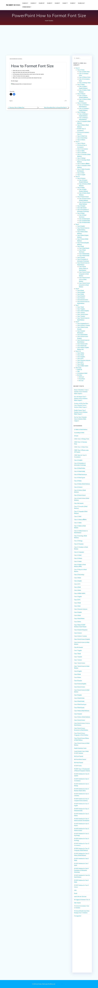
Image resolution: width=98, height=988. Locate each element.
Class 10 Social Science (83, 196)
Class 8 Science (81, 297)
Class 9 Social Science (79, 720)
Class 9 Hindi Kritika (84, 253)
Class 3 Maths (77, 577)
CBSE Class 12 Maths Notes (81, 447)
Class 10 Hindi (80, 213)
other (75, 890)
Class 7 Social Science (82, 314)
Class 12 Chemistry (82, 103)
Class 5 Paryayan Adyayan (83, 360)
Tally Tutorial (77, 902)
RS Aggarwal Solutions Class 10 (82, 899)
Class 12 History (81, 139)
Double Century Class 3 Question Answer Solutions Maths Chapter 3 (80, 412)
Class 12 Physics (81, 93)
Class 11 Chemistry (82, 152)
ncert (13, 5)
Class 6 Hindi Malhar (82, 334)
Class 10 (41, 3)
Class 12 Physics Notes (84, 77)
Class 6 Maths (77, 621)
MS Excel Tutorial (78, 756)
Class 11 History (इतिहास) (83, 163)
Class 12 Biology (81, 112)
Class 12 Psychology (82, 138)
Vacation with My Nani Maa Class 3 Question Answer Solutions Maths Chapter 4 (81, 405)
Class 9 (49, 3)
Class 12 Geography (79, 552)
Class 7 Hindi (80, 307)
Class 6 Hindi (77, 615)
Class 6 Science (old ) (82, 343)
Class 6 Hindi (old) (81, 345)
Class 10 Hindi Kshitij (84, 220)
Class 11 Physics (81, 143)
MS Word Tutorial (78, 762)
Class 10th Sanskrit (81, 207)
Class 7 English (81, 309)
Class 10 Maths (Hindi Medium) (82, 484)
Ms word (81, 380)
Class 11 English (81, 174)
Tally (78, 371)
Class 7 (65, 3)
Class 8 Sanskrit (81, 296)
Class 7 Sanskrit (81, 316)
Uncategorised (77, 916)
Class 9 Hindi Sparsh (84, 248)
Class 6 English (78, 612)
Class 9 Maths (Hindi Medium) (81, 710)
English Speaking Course (80, 748)
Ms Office (79, 375)
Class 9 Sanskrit (81, 257)
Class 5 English (81, 356)
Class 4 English (78, 580)
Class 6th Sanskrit (78, 647)
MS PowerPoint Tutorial (16, 58)
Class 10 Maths (81, 187)
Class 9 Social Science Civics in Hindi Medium (84, 279)
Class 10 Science (81, 178)
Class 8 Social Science (82, 299)
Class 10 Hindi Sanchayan (80, 474)
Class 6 (72, 3)
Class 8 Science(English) (80, 683)
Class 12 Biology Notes (84, 82)
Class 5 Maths (80, 353)
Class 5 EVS (80, 358)
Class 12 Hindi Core (82, 136)
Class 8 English (81, 292)
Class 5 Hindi (80, 354)
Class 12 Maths (81, 84)
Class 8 (57, 3)
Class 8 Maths (80, 294)
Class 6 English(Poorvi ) (83, 323)
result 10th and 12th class (80, 896)
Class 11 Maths (81, 150)
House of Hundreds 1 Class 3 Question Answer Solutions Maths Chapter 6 (81, 391)
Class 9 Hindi (80, 246)
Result (75, 893)
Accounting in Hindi (82, 373)
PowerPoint (82, 378)
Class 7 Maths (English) (83, 310)
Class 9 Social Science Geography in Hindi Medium (84, 273)
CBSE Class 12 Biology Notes (81, 439)
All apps (76, 435)
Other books (26, 7)
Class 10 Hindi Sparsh (84, 218)
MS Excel (81, 377)
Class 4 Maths (77, 590)
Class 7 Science (81, 312)
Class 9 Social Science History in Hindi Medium (83, 268)
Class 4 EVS (80, 362)
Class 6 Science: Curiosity (83, 325)
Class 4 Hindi (80, 364)
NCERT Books (78, 765)
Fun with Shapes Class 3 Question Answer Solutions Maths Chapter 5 (80, 398)
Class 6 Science (78, 633)
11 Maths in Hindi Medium (80, 429)
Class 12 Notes (80, 69)
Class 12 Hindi (77, 555)
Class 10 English (81, 206)
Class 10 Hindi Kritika (84, 222)
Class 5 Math (77, 606)
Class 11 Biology (81, 158)
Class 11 (33, 3)
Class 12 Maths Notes (84, 71)
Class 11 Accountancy (82, 149)
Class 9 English (81, 226)
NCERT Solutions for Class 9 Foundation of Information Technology (81, 870)
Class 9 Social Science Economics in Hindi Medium (84, 284)
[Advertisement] (49, 44)
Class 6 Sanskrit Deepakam (80, 629)
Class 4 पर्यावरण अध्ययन (82, 366)
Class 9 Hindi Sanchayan (80, 704)
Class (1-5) (81, 3)
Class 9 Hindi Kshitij (84, 255)
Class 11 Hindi (80, 172)
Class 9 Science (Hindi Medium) (82, 717)
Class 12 (24, 3)
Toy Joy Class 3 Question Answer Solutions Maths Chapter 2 (80, 418)
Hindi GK (79, 369)
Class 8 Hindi (80, 290)
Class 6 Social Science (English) (82, 639)
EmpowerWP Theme (60, 984)
